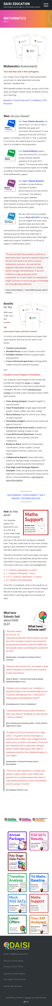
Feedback (37, 100)
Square (28, 997)
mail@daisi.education (18, 954)
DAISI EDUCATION (17, 4)
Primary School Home (13, 966)
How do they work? (21, 100)
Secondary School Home (15, 979)
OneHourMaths (30, 151)
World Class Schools (13, 986)
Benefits (7, 100)
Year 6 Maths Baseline (33, 121)
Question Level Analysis (14, 973)
